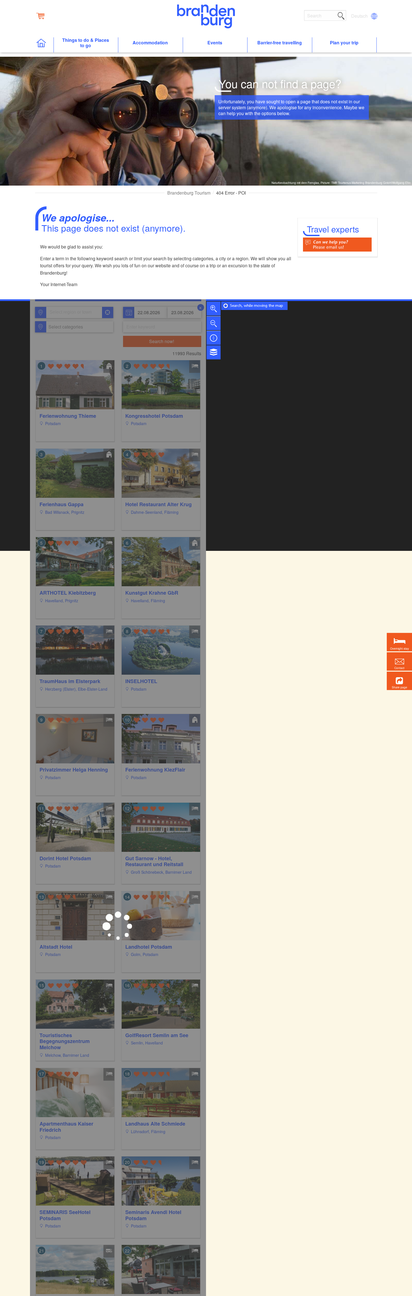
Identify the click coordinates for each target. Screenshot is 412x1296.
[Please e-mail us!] (337, 244)
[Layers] (214, 352)
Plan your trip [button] (344, 43)
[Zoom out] (214, 323)
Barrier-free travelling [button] (279, 43)
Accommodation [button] (150, 43)
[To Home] (44, 45)
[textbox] (64, 326)
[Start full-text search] (341, 15)
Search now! (161, 341)
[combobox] (73, 312)
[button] (399, 681)
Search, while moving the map (256, 306)
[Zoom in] (214, 309)
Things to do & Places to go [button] (85, 43)
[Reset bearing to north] (214, 338)
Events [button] (214, 43)
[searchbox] (75, 312)
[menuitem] (360, 16)
